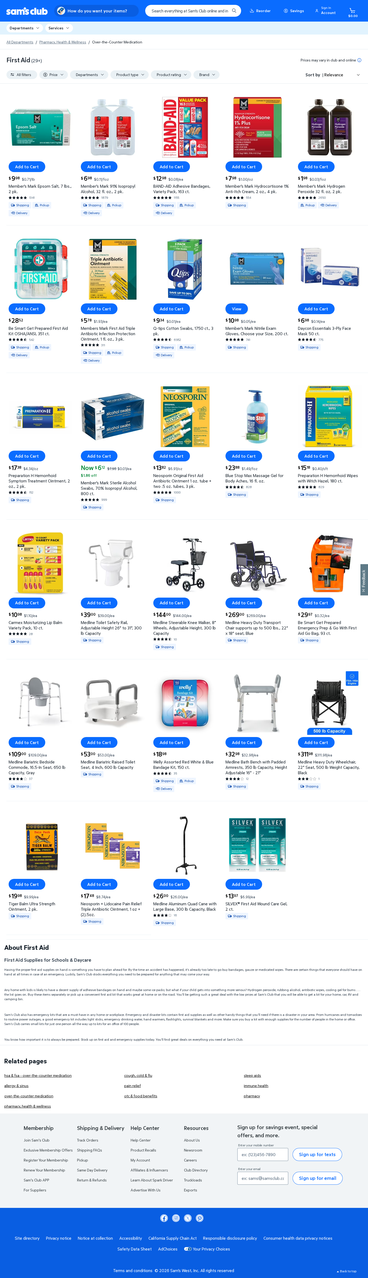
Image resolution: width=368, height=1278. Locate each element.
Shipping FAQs (89, 1150)
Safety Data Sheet (134, 1249)
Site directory (27, 1238)
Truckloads (193, 1180)
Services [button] (55, 27)
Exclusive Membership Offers (48, 1150)
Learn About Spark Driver (152, 1180)
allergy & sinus (16, 1085)
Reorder (263, 10)
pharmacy (252, 1095)
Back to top (348, 1271)
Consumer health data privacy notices (297, 1238)
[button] (326, 11)
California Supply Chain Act (172, 1238)
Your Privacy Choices (211, 1249)
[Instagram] (176, 1218)
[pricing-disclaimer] (359, 60)
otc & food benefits (140, 1095)
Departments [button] (21, 27)
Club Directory (196, 1170)
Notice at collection (95, 1238)
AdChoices (168, 1249)
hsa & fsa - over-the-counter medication (38, 1075)
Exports (190, 1190)
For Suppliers (35, 1190)
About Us (192, 1140)
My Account (140, 1160)
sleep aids (252, 1075)
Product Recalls (143, 1150)
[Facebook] (164, 1218)
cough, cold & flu (138, 1075)
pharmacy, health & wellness (27, 1106)
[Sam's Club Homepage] (27, 11)
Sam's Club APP (36, 1180)
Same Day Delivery (92, 1170)
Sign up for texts (317, 1154)
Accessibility (130, 1238)
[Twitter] (188, 1218)
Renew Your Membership (44, 1170)
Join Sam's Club (37, 1140)
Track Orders (87, 1140)
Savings (297, 10)
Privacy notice (58, 1238)
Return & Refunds (92, 1180)
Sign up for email (317, 1178)
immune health (256, 1085)
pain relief (132, 1085)
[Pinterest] (199, 1218)
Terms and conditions (132, 1270)
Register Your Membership (46, 1160)
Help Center (141, 1140)
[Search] (234, 10)
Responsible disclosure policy (230, 1238)
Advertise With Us (146, 1190)
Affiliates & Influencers (149, 1170)
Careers (190, 1160)
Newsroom (193, 1150)
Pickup (82, 1160)
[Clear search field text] (221, 11)
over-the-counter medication (28, 1095)
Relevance (333, 75)
